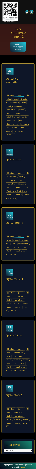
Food (9, 106)
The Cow (10, 191)
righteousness (12, 124)
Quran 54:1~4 (14, 335)
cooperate (14, 102)
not (17, 117)
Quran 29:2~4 (14, 279)
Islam (12, 95)
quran (21, 120)
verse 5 (13, 198)
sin (8, 127)
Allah (9, 99)
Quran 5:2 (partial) (12, 80)
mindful (10, 117)
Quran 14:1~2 (14, 395)
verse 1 (17, 251)
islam (21, 110)
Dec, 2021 (9, 328)
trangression (20, 131)
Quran (20, 95)
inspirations (11, 110)
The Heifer (21, 191)
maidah (19, 113)
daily (24, 102)
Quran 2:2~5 (13, 159)
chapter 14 (18, 412)
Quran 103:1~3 (14, 223)
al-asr (9, 240)
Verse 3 (19, 195)
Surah (14, 127)
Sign (16, 363)
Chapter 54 (18, 353)
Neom (23, 467)
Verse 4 (13, 311)
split (23, 363)
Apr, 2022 (9, 152)
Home (17, 44)
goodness (18, 106)
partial (24, 117)
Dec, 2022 (9, 72)
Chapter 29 (18, 296)
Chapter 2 (11, 180)
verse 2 (9, 135)
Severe (24, 124)
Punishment (11, 120)
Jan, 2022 (9, 216)
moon (25, 360)
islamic (9, 113)
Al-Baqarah (11, 177)
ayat (16, 99)
